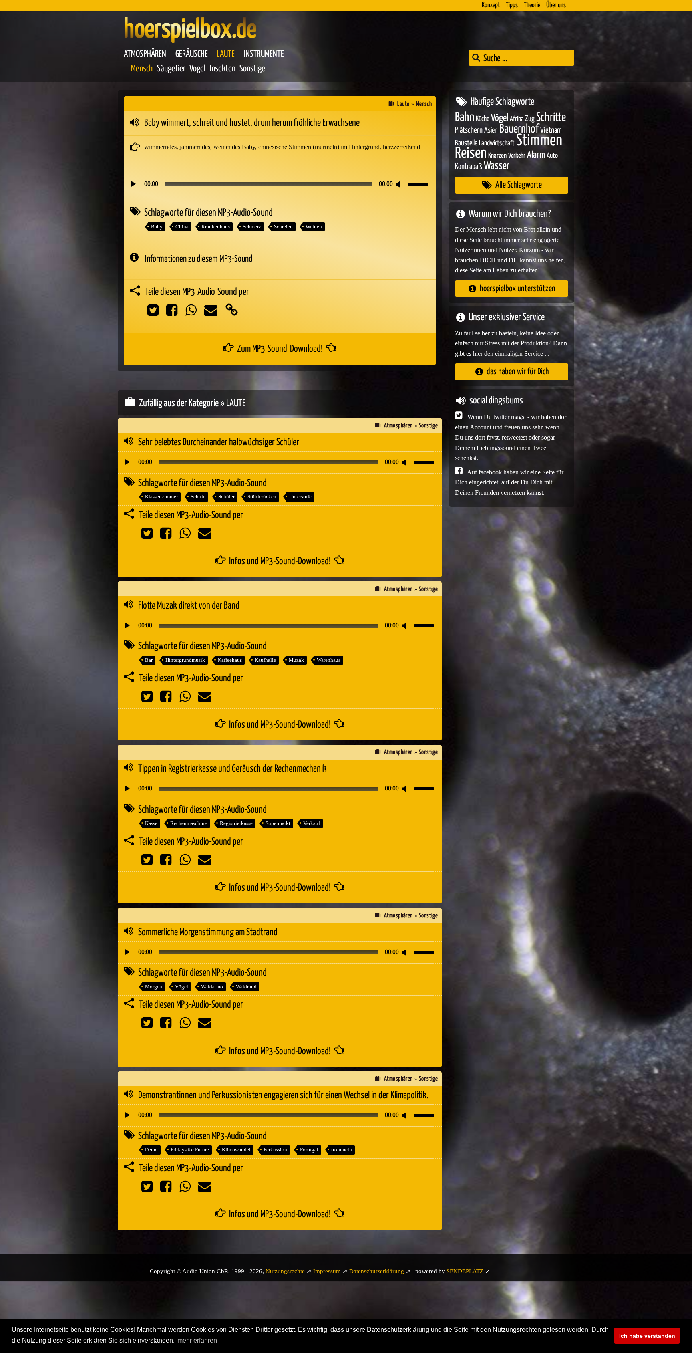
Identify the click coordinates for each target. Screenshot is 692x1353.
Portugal (309, 1150)
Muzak (296, 660)
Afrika (516, 118)
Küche (482, 118)
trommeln (341, 1150)
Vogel (197, 69)
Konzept (491, 5)
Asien (491, 130)
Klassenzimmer (161, 497)
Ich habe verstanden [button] (647, 1336)
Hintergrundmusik (185, 660)
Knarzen (497, 155)
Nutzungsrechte (285, 1271)
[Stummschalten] (399, 184)
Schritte (551, 117)
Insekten (222, 69)
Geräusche (191, 54)
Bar (149, 660)
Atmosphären (145, 54)
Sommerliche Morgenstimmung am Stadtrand (208, 932)
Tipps (512, 5)
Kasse (151, 823)
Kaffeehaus (230, 660)
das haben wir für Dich (518, 371)
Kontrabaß (468, 166)
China (182, 227)
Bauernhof (519, 129)
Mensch (142, 69)
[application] (280, 184)
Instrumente (264, 54)
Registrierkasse (236, 823)
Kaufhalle (265, 660)
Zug (530, 118)
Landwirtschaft (497, 143)
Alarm (536, 155)
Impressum (327, 1271)
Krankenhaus (215, 227)
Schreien (283, 227)
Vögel (181, 987)
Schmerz (252, 227)
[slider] (419, 183)
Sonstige (252, 69)
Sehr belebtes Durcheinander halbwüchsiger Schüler (218, 442)
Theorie (532, 5)
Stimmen (539, 140)
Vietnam (551, 130)
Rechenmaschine (188, 823)
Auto (552, 155)
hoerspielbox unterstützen (517, 288)
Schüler (226, 497)
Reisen (471, 153)
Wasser (496, 166)
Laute (226, 54)
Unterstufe (300, 497)
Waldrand (246, 987)
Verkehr (516, 156)
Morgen (153, 987)
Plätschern (469, 130)
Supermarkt (278, 823)
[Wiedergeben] (133, 184)
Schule (198, 497)
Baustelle (466, 143)
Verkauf (311, 823)
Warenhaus (328, 660)
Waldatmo (212, 987)
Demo (151, 1150)
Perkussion (275, 1150)
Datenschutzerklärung (376, 1271)
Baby (157, 227)
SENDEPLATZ (465, 1271)
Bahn (464, 117)
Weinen (314, 227)
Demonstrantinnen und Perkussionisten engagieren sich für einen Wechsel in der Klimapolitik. (283, 1095)
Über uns (556, 5)
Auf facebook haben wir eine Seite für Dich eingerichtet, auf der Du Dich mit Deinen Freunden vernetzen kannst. (509, 482)
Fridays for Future (190, 1150)
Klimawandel (236, 1150)
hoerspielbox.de (190, 30)
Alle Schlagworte (518, 185)
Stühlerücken (261, 497)
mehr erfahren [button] (197, 1340)
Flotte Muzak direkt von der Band (188, 606)
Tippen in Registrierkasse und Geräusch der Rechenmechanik (232, 769)
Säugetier (171, 69)
